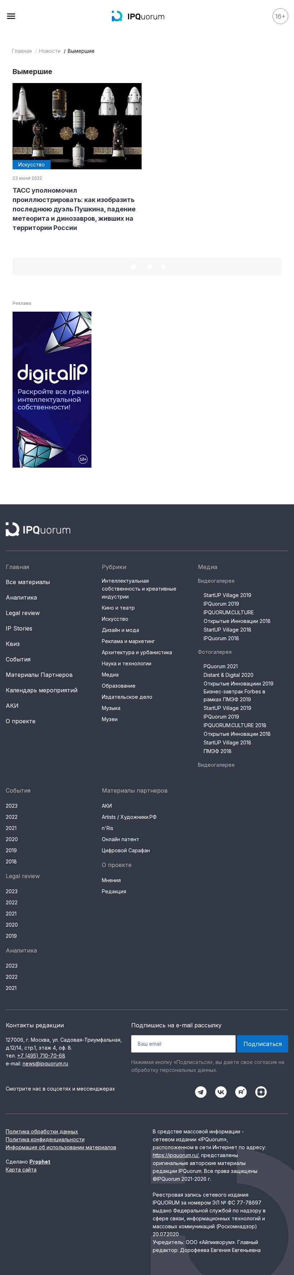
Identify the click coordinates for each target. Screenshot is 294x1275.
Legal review (23, 612)
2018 (11, 861)
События (18, 659)
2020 (12, 839)
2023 (12, 806)
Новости (50, 51)
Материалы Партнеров (39, 674)
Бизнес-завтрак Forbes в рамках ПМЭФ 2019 (234, 695)
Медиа (110, 674)
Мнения (111, 880)
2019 (11, 850)
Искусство (115, 619)
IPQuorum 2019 (221, 604)
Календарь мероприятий (41, 690)
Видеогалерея (216, 581)
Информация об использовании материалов (61, 1147)
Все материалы (28, 582)
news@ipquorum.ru (45, 1063)
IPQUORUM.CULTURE (229, 612)
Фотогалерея (215, 652)
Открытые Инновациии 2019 (239, 683)
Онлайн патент (120, 839)
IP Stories (19, 628)
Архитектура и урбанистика (137, 652)
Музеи (110, 719)
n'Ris (107, 828)
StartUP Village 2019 (227, 595)
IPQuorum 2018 (221, 638)
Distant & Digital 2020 (228, 675)
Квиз (13, 643)
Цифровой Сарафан (126, 850)
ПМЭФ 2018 (218, 751)
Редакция (114, 891)
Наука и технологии (126, 663)
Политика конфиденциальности (45, 1139)
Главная (22, 51)
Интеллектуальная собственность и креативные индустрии (139, 589)
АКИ (12, 705)
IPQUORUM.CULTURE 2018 (235, 725)
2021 (11, 828)
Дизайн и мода (120, 630)
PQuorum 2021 (221, 666)
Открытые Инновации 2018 (237, 621)
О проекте (20, 721)
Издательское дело (127, 697)
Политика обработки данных (42, 1131)
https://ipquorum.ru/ (175, 1155)
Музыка (111, 708)
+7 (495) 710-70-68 (41, 1055)
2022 (12, 817)
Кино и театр (118, 608)
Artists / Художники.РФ (129, 817)
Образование (119, 686)
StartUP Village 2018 (227, 630)
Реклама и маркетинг (128, 641)
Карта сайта (21, 1169)
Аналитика (21, 597)
